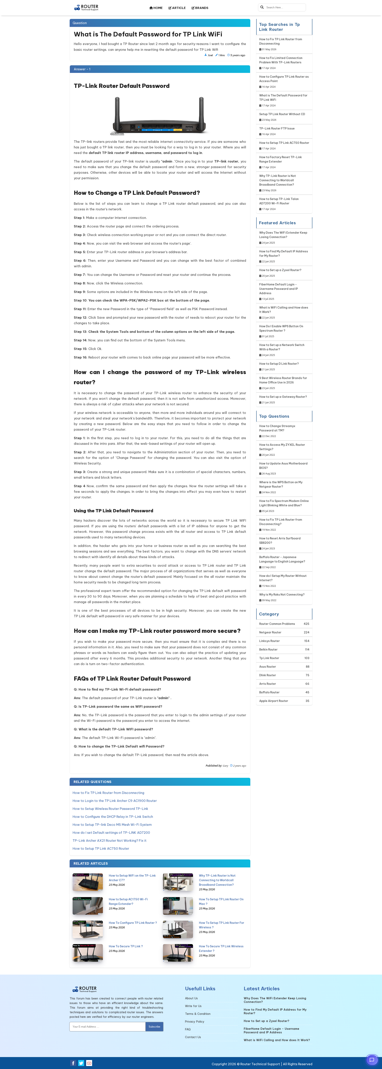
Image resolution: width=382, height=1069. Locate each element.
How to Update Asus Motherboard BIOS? (283, 468)
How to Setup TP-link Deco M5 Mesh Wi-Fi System (112, 825)
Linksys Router (269, 641)
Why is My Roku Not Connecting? (282, 597)
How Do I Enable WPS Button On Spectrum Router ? (281, 331)
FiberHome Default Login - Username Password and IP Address (278, 292)
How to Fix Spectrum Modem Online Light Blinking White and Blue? (284, 506)
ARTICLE (179, 8)
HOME (158, 8)
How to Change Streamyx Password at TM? (277, 431)
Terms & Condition (197, 1014)
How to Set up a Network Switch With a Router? (281, 350)
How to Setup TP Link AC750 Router (101, 848)
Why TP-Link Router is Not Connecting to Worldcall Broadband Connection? (217, 880)
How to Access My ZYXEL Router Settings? (282, 450)
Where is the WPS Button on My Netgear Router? (280, 487)
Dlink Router (267, 675)
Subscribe (154, 1026)
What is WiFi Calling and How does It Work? (283, 312)
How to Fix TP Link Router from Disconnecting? (280, 524)
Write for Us (193, 1006)
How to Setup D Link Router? (279, 366)
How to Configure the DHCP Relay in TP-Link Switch (113, 817)
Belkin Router (268, 649)
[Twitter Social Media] (81, 1063)
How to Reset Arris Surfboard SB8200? (280, 543)
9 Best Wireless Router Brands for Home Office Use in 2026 (283, 383)
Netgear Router (270, 632)
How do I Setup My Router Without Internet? (283, 581)
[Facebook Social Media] (73, 1063)
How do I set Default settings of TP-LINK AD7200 (111, 833)
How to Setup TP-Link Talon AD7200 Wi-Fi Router (279, 204)
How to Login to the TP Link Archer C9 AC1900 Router (115, 801)
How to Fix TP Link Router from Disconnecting (108, 793)
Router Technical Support (260, 1064)
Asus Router (267, 666)
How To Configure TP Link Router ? (133, 923)
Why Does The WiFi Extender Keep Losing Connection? (283, 237)
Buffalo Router (269, 692)
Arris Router (267, 684)
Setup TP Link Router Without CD (282, 116)
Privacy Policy (194, 1021)
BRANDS (201, 8)
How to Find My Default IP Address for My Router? (283, 256)
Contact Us (193, 1037)
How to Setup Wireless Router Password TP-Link (110, 809)
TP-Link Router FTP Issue (277, 131)
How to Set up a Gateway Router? (283, 399)
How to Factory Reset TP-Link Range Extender (280, 162)
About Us (191, 998)
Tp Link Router (269, 658)
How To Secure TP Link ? (126, 946)
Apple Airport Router (273, 701)
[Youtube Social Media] (89, 1063)
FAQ (188, 1029)
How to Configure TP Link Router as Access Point (284, 81)
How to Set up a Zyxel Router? (280, 272)
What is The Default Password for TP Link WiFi (283, 100)
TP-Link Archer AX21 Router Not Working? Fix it (109, 841)
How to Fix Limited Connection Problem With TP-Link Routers (280, 63)
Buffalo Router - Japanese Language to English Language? (282, 562)
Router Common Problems (277, 624)
